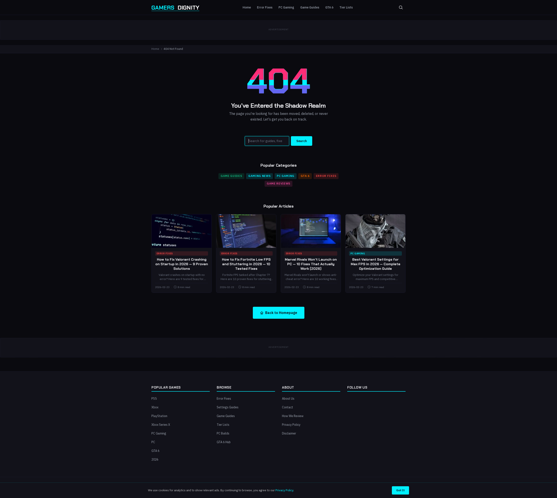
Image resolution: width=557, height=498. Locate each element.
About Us (288, 399)
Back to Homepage (281, 312)
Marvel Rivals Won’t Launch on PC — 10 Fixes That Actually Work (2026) (311, 264)
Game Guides (309, 7)
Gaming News (259, 176)
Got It (400, 490)
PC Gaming (286, 7)
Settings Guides (227, 407)
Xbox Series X (160, 425)
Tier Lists (346, 7)
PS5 (154, 399)
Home (247, 7)
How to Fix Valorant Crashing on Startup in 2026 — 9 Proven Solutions (181, 264)
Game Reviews (278, 183)
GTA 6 (329, 7)
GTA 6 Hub (224, 442)
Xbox (154, 407)
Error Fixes (264, 7)
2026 (154, 459)
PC (153, 442)
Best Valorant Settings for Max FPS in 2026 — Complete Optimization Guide (375, 264)
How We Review (293, 416)
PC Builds (223, 433)
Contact (287, 407)
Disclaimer (289, 433)
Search (301, 141)
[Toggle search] (401, 7)
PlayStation (159, 416)
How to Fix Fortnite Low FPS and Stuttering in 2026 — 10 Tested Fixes (246, 264)
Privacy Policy (291, 425)
